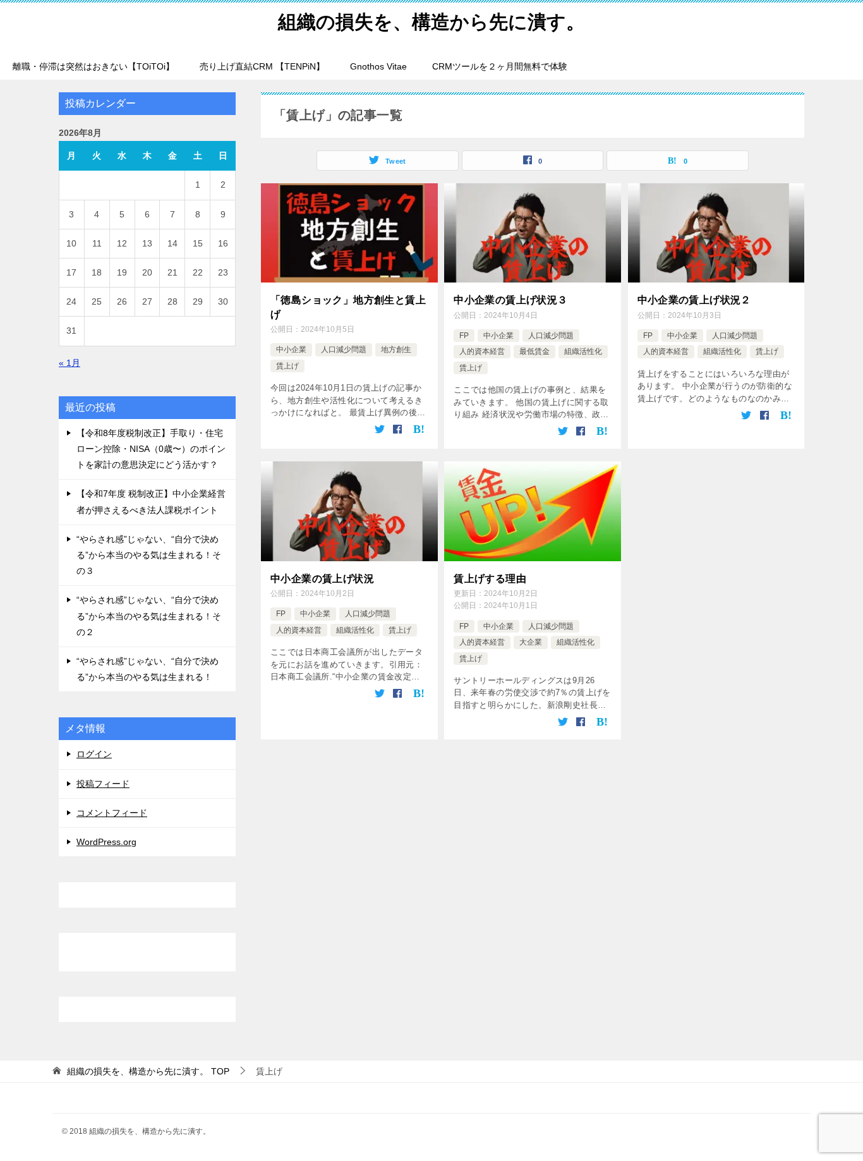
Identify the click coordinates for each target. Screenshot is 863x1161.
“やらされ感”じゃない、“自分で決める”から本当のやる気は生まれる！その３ (148, 555)
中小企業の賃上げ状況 (322, 578)
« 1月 (69, 363)
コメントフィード (111, 813)
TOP (148, 1071)
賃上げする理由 (490, 578)
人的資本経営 (482, 351)
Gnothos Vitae (378, 66)
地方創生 (396, 349)
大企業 (530, 642)
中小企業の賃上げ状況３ (510, 300)
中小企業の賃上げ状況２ (694, 300)
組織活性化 (583, 351)
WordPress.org (106, 842)
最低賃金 (534, 351)
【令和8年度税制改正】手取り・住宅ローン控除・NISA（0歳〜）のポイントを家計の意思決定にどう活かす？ (151, 449)
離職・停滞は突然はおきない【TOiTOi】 (93, 66)
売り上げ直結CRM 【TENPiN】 (262, 66)
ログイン (94, 754)
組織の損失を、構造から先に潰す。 (431, 21)
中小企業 (291, 349)
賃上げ (287, 366)
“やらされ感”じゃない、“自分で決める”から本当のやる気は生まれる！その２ (148, 615)
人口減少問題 (343, 349)
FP (464, 335)
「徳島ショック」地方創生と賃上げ (348, 307)
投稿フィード (103, 784)
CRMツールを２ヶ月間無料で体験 (499, 66)
